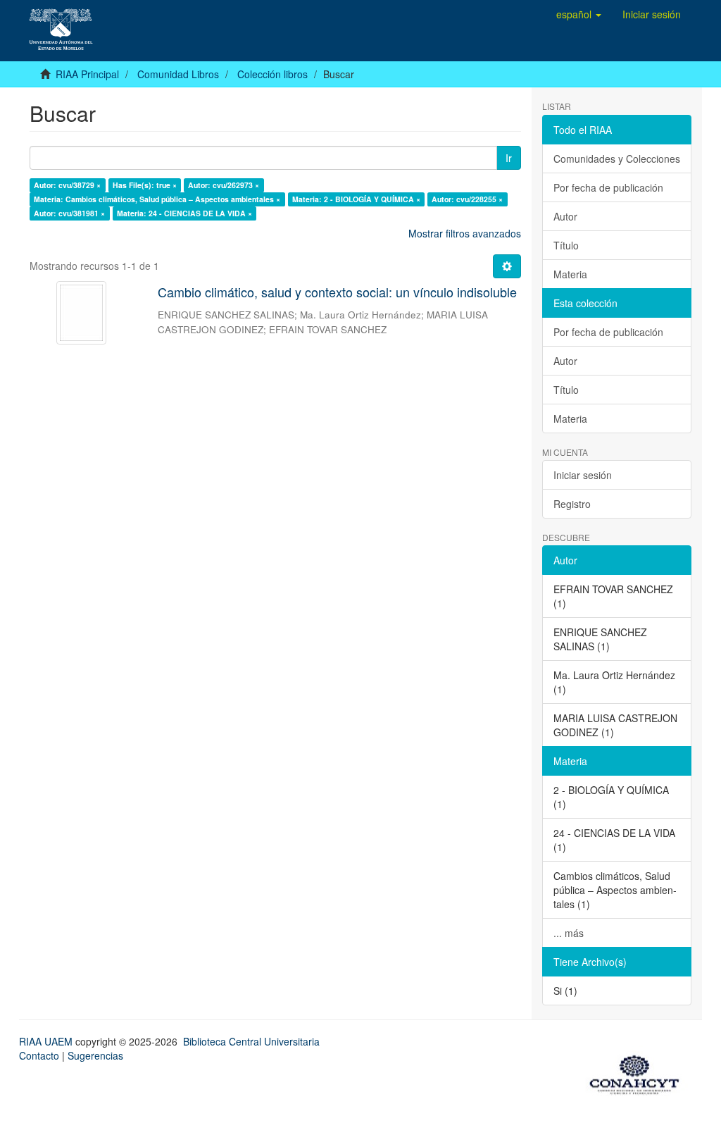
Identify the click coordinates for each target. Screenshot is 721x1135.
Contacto (39, 1055)
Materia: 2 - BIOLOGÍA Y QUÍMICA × (356, 199)
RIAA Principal (87, 74)
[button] (579, 14)
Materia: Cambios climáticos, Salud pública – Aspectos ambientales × (157, 199)
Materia (570, 274)
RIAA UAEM (47, 1041)
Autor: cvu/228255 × (467, 199)
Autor (565, 216)
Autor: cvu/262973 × (223, 185)
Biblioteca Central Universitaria (251, 1041)
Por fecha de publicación (608, 187)
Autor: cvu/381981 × (69, 213)
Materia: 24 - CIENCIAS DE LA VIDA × (184, 213)
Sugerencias (95, 1055)
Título (566, 245)
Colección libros (272, 74)
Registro (572, 504)
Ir (509, 158)
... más (568, 933)
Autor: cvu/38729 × (67, 185)
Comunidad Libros (178, 74)
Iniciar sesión (582, 475)
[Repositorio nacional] (638, 1072)
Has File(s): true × (145, 185)
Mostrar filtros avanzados (464, 233)
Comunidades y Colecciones (616, 158)
